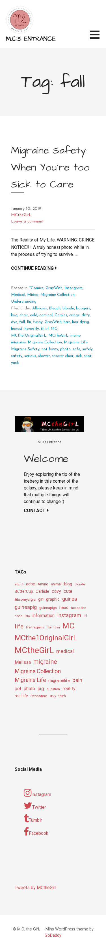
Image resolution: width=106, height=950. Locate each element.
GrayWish (54, 288)
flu (29, 322)
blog (68, 584)
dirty (86, 315)
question (53, 689)
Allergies (39, 308)
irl (47, 329)
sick (78, 356)
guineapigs (48, 608)
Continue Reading (32, 268)
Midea (32, 295)
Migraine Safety (25, 349)
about (19, 584)
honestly (32, 329)
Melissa (23, 662)
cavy (56, 591)
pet (18, 688)
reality (68, 688)
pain (77, 680)
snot (88, 356)
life (19, 626)
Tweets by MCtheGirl (35, 887)
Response (39, 696)
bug (14, 315)
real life (21, 696)
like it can (53, 627)
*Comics (36, 288)
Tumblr (35, 820)
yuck (15, 363)
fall (22, 322)
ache (30, 584)
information (43, 615)
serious (30, 356)
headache (78, 608)
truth (62, 696)
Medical (18, 295)
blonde (68, 308)
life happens (35, 627)
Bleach (54, 308)
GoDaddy (53, 935)
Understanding (23, 301)
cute (68, 591)
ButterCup (24, 591)
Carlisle (42, 591)
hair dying (80, 322)
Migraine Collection (57, 295)
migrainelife (59, 680)
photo (65, 349)
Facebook (38, 833)
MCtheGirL (21, 215)
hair (67, 322)
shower (44, 356)
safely (87, 349)
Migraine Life (76, 342)
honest (17, 329)
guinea (69, 599)
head (63, 607)
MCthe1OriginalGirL (28, 335)
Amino (43, 584)
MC (54, 329)
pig (41, 688)
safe (76, 349)
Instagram (73, 288)
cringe (74, 315)
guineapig (26, 607)
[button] (98, 38)
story (52, 696)
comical (46, 315)
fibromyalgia (25, 599)
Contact (35, 510)
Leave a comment (27, 221)
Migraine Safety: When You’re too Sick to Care (50, 167)
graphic (53, 599)
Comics (61, 315)
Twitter (39, 807)
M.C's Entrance (31, 39)
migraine (18, 342)
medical (65, 651)
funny (38, 322)
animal (56, 584)
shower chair (62, 356)
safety (16, 356)
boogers (83, 308)
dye (14, 322)
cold (33, 315)
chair (24, 315)
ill (42, 329)
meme (75, 335)
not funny (50, 349)
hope (18, 616)
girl (41, 599)
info (27, 616)
